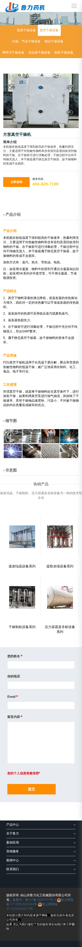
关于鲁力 (12, 833)
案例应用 (12, 842)
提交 (31, 789)
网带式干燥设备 (13, 52)
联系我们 (12, 869)
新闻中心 (12, 860)
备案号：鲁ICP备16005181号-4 (34, 900)
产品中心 (12, 825)
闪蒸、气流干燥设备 (26, 41)
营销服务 (12, 851)
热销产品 (41, 484)
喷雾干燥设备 (26, 30)
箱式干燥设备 (54, 41)
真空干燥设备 (49, 30)
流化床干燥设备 (39, 52)
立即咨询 (16, 182)
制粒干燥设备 (63, 52)
